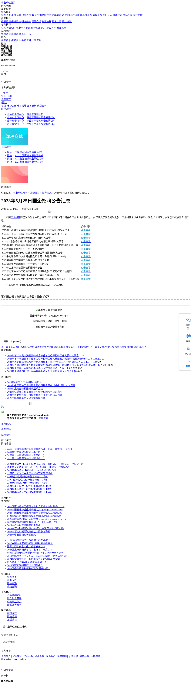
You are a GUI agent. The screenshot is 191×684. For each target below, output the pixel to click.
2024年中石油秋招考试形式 (21, 534)
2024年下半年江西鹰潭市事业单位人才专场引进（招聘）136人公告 (42, 368)
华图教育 (6, 99)
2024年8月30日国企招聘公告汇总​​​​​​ (24, 382)
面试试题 (16, 34)
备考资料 (26, 40)
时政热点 (61, 27)
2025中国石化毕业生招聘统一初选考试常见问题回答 (34, 512)
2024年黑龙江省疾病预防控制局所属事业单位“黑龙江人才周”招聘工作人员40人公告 (51, 362)
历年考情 (67, 21)
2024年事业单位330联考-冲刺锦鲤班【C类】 (30, 486)
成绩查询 (77, 15)
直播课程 (12, 619)
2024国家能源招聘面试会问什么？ (25, 565)
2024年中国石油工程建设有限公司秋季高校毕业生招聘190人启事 (41, 385)
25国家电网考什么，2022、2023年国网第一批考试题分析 (37, 556)
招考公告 (6, 15)
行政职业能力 (14, 601)
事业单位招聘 (20, 192)
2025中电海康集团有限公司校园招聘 (26, 398)
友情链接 (95, 656)
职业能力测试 (23, 27)
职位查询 (12, 583)
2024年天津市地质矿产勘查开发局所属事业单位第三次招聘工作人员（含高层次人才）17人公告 (57, 365)
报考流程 (6, 21)
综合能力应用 (14, 598)
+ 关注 (4, 70)
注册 (10, 96)
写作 (53, 27)
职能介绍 (36, 21)
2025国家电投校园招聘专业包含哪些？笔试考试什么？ (35, 506)
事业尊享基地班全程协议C (41, 123)
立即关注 (43, 418)
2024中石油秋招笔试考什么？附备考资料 (28, 531)
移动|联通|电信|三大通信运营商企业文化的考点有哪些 (35, 553)
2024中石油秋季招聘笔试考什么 (24, 525)
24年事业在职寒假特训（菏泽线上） (26, 458)
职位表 (25, 15)
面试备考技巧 (14, 604)
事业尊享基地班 (35, 114)
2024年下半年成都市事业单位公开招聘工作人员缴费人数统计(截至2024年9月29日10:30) (53, 358)
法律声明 (62, 656)
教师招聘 (128, 15)
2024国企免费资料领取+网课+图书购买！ (28, 568)
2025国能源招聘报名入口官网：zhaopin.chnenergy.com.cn (36, 519)
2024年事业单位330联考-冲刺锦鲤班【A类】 (30, 492)
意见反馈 (73, 656)
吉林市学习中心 (15, 114)
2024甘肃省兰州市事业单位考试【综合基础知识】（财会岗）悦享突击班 (45, 464)
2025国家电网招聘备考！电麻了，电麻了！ (30, 549)
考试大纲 (16, 15)
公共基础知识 (8, 27)
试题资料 (36, 40)
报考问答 (16, 21)
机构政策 (117, 15)
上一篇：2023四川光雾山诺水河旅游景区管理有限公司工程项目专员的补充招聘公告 (45, 347)
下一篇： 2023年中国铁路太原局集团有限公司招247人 (118, 347)
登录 (3, 96)
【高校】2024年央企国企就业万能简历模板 (30, 473)
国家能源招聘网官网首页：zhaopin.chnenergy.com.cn (34, 516)
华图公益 (28, 656)
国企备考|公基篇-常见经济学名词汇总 (27, 562)
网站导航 (84, 656)
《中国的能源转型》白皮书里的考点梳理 (28, 540)
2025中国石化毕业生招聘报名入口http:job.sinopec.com (35, 509)
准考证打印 (45, 15)
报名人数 (56, 21)
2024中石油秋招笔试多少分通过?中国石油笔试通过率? (35, 528)
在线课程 (6, 147)
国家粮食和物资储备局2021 (29, 152)
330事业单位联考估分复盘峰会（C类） (27, 476)
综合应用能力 (38, 27)
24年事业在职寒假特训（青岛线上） (26, 455)
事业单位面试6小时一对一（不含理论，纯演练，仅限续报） (38, 467)
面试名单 (87, 15)
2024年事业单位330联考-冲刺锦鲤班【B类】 (30, 489)
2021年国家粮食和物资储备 (29, 155)
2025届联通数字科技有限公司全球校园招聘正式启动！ (35, 391)
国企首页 (35, 192)
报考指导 (16, 40)
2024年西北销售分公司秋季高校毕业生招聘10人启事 (34, 395)
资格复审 (56, 15)
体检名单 (97, 15)
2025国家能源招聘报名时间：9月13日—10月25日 (32, 522)
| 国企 (4, 102)
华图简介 (6, 656)
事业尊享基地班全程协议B (41, 120)
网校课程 (12, 616)
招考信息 (6, 40)
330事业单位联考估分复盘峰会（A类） (27, 483)
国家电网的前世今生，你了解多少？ (26, 546)
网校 (9, 152)
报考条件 (26, 21)
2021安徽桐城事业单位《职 (29, 158)
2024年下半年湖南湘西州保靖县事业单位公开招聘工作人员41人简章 (43, 355)
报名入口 (34, 15)
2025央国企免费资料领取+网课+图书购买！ (30, 543)
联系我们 (51, 656)
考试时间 (67, 15)
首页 (3, 105)
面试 (48, 27)
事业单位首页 (8, 2)
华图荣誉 (17, 656)
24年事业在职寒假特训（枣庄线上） (26, 452)
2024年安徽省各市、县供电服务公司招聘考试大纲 (33, 559)
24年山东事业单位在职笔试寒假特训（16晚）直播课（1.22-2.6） (41, 449)
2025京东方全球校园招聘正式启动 (25, 388)
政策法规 (46, 21)
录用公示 (107, 15)
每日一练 (26, 34)
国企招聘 (15, 217)
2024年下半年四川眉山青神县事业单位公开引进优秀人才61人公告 (41, 371)
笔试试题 (6, 34)
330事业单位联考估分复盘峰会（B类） (27, 479)
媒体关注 (39, 656)
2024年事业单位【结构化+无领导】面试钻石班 (31, 470)
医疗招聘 (138, 15)
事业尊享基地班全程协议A (41, 117)
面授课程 (6, 109)
